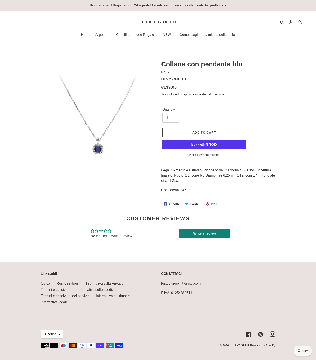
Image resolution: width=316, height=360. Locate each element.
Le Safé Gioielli (158, 22)
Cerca (45, 283)
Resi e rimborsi (68, 283)
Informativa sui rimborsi (113, 296)
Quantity (168, 109)
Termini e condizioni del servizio (65, 296)
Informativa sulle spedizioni (98, 289)
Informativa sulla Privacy (104, 283)
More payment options (204, 154)
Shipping (186, 94)
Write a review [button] (204, 233)
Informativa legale (54, 302)
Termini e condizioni (56, 289)
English (51, 334)
